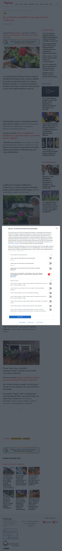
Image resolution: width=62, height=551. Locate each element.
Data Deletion (22, 322)
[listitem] (31, 255)
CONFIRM (20, 316)
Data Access (31, 322)
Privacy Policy (39, 322)
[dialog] (31, 275)
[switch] (50, 258)
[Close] (57, 228)
